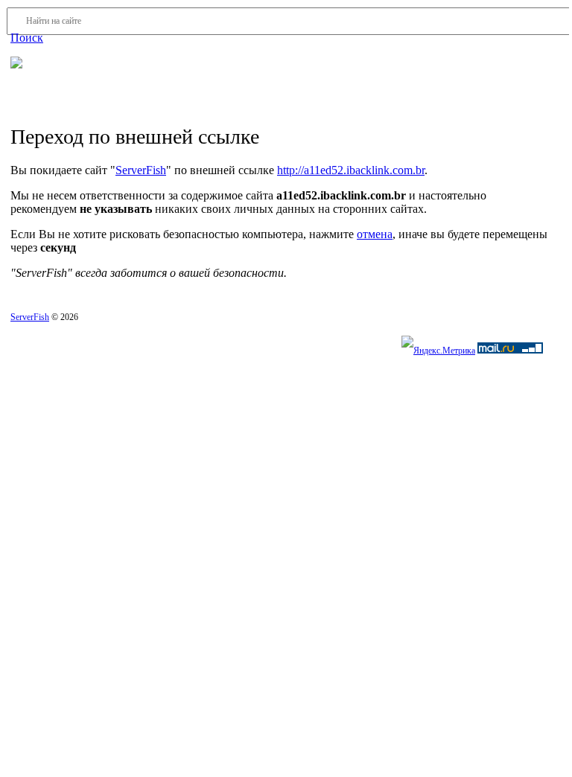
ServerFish (140, 170)
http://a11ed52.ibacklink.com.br (351, 170)
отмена (375, 234)
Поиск (26, 37)
